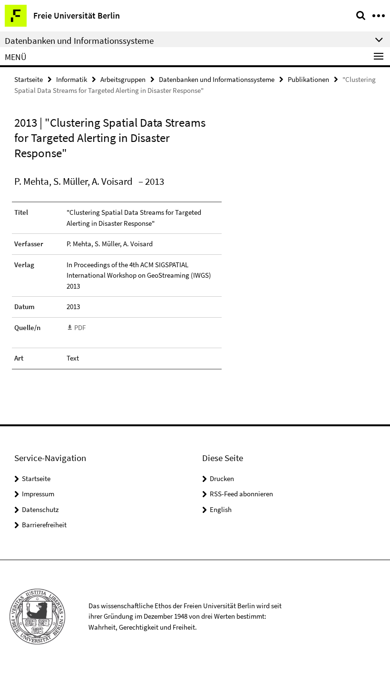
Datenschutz (40, 509)
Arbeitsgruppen (123, 79)
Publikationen (308, 79)
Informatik (71, 79)
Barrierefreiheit (44, 524)
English (221, 509)
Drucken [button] (222, 478)
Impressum (38, 493)
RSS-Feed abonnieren (241, 493)
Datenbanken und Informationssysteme (216, 79)
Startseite (28, 79)
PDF (80, 327)
